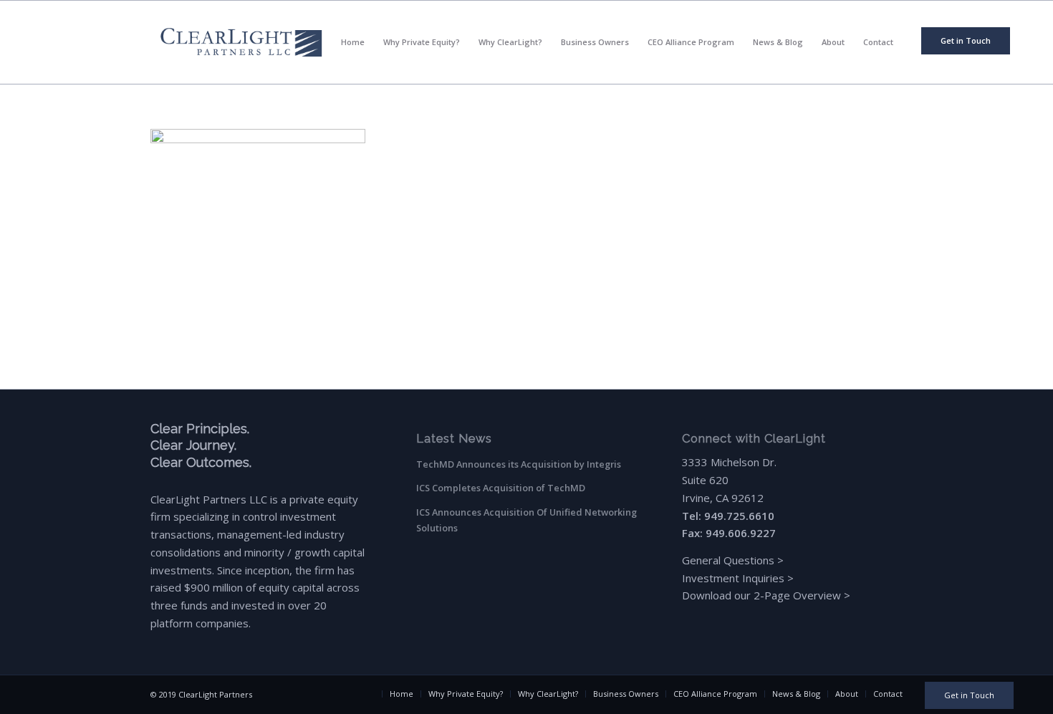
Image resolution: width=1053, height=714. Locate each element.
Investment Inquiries (734, 578)
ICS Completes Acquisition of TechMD (500, 487)
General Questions (728, 560)
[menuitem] (965, 40)
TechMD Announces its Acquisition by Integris (518, 464)
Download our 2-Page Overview (761, 595)
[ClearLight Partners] (241, 42)
